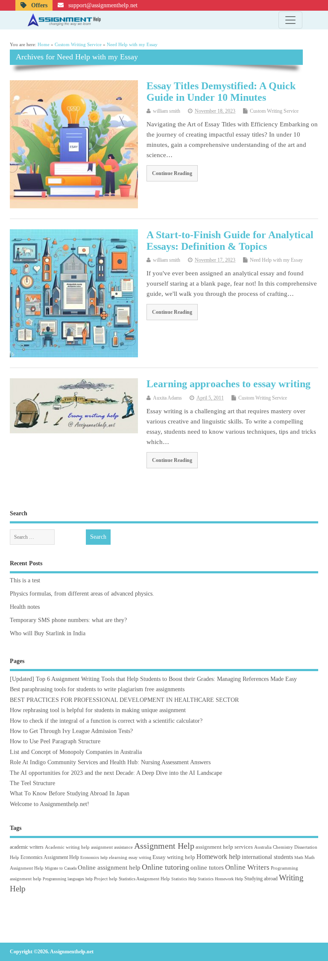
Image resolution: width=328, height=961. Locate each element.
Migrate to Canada (60, 868)
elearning (118, 857)
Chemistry (283, 847)
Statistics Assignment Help (144, 878)
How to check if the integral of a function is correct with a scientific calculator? (106, 721)
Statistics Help (183, 878)
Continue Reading (172, 173)
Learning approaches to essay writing (228, 383)
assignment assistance (112, 847)
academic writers (27, 847)
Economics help (94, 857)
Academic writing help (67, 847)
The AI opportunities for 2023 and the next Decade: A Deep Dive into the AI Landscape (116, 773)
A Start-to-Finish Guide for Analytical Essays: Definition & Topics (229, 240)
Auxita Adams (167, 398)
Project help (105, 878)
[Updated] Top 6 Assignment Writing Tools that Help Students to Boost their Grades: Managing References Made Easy (153, 679)
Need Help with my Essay (276, 260)
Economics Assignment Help (49, 857)
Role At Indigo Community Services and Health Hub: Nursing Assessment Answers (110, 762)
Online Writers (247, 867)
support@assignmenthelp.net (102, 5)
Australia (263, 847)
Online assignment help (109, 867)
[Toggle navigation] (290, 20)
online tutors (207, 867)
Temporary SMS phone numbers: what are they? (68, 620)
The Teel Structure (32, 783)
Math (298, 857)
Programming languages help (68, 878)
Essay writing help (173, 857)
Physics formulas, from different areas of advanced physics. (82, 593)
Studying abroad (261, 879)
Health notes (25, 607)
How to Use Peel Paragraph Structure (55, 741)
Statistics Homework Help (220, 878)
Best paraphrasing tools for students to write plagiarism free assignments (97, 689)
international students (267, 856)
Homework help (218, 856)
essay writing (140, 857)
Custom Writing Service (274, 111)
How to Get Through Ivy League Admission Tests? (71, 731)
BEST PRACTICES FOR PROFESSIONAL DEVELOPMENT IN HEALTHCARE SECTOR (124, 700)
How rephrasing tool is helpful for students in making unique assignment (98, 710)
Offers (38, 5)
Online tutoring (165, 867)
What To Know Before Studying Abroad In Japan (69, 793)
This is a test (25, 580)
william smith (166, 111)
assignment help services (224, 847)
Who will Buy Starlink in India (47, 633)
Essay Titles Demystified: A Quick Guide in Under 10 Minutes (221, 91)
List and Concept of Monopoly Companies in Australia (76, 752)
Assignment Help (164, 845)
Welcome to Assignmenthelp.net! (49, 804)
